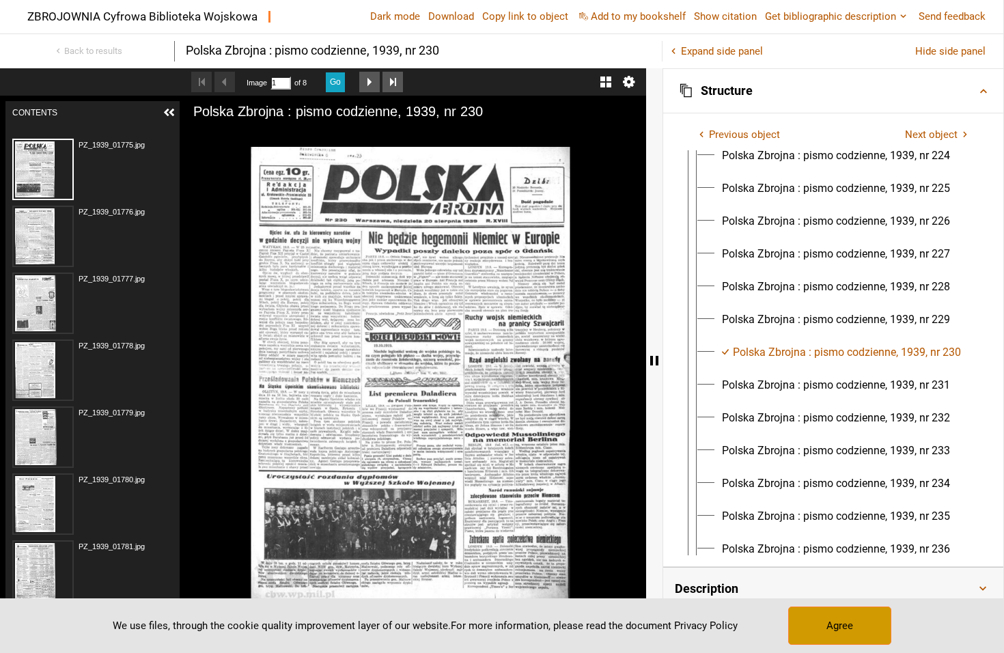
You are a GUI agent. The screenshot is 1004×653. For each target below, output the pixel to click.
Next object (931, 134)
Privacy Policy (706, 626)
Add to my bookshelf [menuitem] (638, 16)
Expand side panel (722, 51)
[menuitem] (836, 155)
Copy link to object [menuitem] (525, 16)
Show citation (725, 16)
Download (451, 16)
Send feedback (952, 16)
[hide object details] (654, 360)
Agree (839, 626)
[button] (833, 91)
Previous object (744, 134)
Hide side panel (950, 51)
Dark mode (395, 16)
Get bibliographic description (830, 16)
